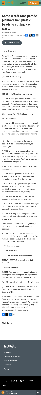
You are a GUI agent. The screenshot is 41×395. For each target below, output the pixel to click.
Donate (34, 3)
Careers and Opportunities (12, 356)
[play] (3, 393)
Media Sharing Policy (10, 360)
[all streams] (38, 392)
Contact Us (7, 365)
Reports (6, 369)
